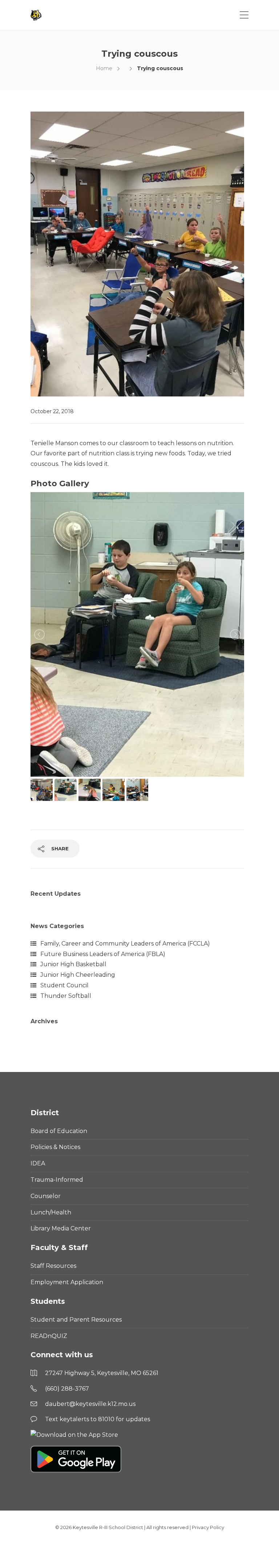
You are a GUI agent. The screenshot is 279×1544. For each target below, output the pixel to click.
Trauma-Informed (57, 1179)
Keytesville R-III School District (108, 1527)
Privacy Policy (208, 1527)
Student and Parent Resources (76, 1319)
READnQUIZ (49, 1336)
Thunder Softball (65, 995)
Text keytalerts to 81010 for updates (97, 1419)
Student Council (64, 985)
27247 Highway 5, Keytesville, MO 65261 (101, 1373)
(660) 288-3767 (67, 1388)
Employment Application (67, 1282)
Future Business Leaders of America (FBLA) (102, 954)
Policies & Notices (55, 1147)
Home (104, 68)
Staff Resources (53, 1265)
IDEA (38, 1163)
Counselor (46, 1196)
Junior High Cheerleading (77, 974)
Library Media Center (61, 1228)
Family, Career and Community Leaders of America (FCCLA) (125, 943)
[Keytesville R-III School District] (37, 15)
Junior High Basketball (73, 964)
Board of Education (59, 1131)
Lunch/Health (51, 1212)
